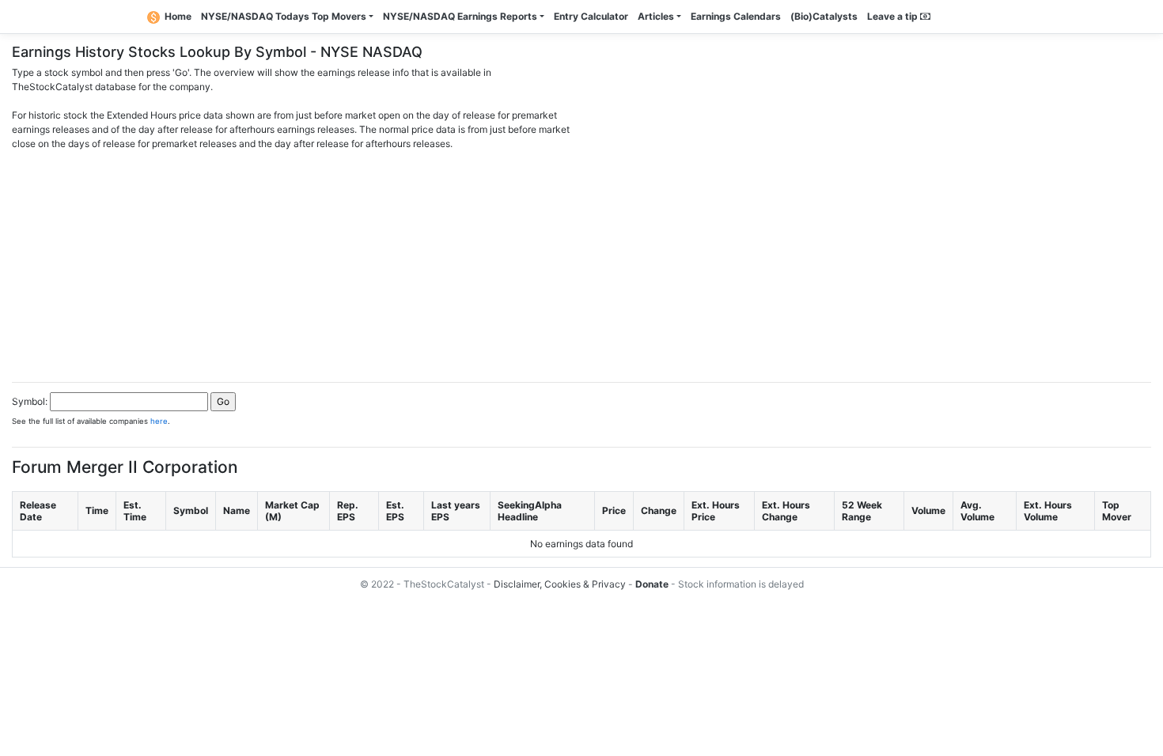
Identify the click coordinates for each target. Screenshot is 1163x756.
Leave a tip (893, 16)
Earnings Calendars (736, 16)
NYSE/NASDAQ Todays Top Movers (283, 16)
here (159, 421)
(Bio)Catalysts (824, 16)
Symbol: (29, 401)
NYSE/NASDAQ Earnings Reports (460, 16)
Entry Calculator (591, 16)
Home (178, 16)
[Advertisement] (581, 261)
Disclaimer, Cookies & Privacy (560, 584)
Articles (656, 16)
